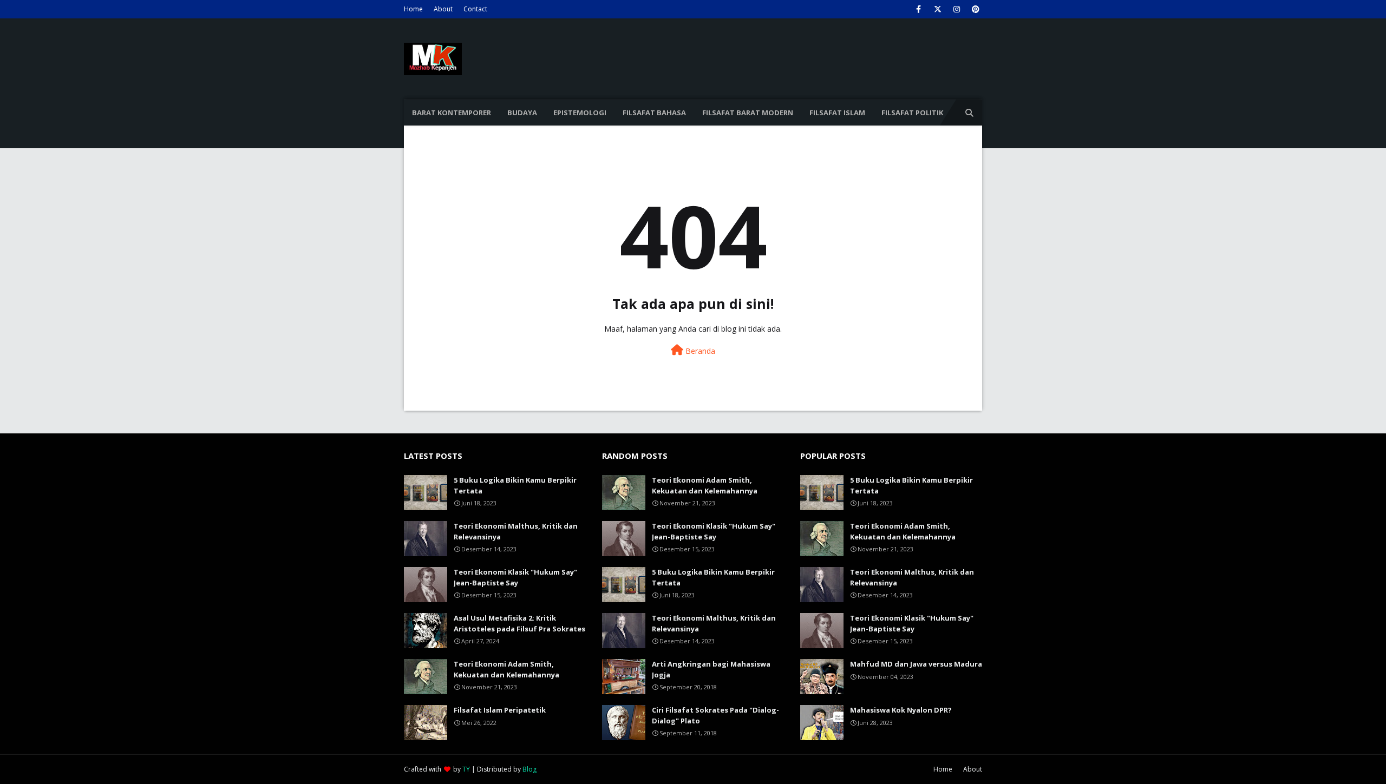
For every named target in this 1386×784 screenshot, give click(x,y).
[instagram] (956, 9)
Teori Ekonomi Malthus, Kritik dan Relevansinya (516, 531)
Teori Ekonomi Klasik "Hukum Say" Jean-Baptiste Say (515, 577)
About (443, 9)
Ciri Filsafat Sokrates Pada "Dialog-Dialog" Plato (715, 715)
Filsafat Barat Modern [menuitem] (747, 112)
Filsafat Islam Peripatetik (500, 710)
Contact (475, 9)
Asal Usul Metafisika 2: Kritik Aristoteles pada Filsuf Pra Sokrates (519, 623)
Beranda (699, 351)
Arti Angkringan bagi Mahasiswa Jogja (711, 669)
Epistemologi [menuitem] (579, 112)
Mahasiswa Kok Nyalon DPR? (901, 710)
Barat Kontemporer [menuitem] (451, 112)
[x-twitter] (937, 9)
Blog (529, 769)
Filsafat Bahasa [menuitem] (654, 112)
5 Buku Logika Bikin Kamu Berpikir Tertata (515, 485)
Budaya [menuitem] (522, 112)
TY (466, 769)
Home (413, 9)
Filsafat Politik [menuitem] (912, 112)
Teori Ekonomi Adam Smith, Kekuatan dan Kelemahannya (506, 669)
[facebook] (918, 9)
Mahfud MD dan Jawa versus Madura (916, 664)
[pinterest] (975, 9)
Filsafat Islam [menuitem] (837, 112)
